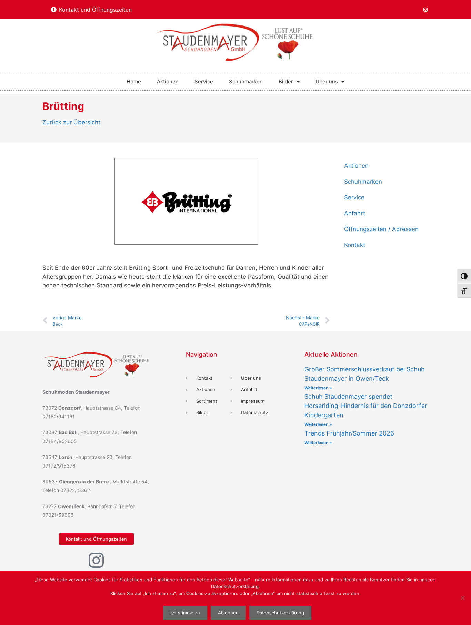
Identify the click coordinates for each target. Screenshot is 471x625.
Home (134, 81)
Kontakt (354, 245)
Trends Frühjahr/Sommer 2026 (349, 433)
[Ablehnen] (462, 597)
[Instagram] (425, 9)
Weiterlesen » (318, 387)
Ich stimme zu (185, 612)
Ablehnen (228, 612)
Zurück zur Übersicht (71, 122)
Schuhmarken (246, 81)
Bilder (286, 81)
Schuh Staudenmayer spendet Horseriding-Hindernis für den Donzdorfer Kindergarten (365, 406)
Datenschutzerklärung (280, 612)
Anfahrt (354, 213)
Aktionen (168, 81)
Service (203, 81)
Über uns (326, 81)
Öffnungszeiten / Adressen (381, 229)
